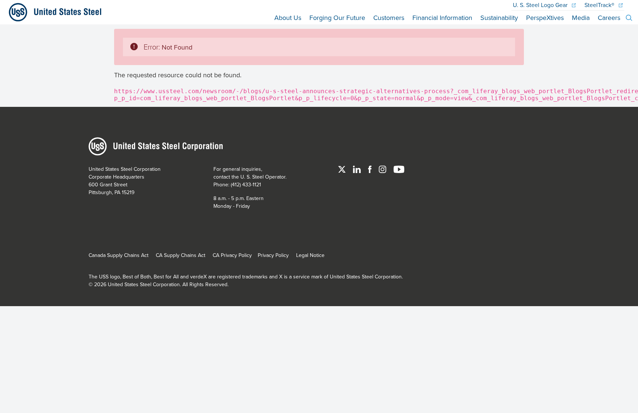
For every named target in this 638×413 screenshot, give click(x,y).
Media (581, 17)
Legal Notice (310, 255)
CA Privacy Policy (232, 255)
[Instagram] (383, 169)
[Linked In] (357, 169)
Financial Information (442, 17)
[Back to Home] (52, 12)
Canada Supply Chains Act (118, 255)
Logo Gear (541, 5)
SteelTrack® (600, 5)
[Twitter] (342, 169)
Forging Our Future (337, 17)
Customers (388, 17)
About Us (287, 17)
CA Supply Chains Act (180, 255)
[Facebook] (370, 169)
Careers (609, 17)
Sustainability (499, 17)
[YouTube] (399, 169)
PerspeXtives (545, 17)
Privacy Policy (273, 255)
